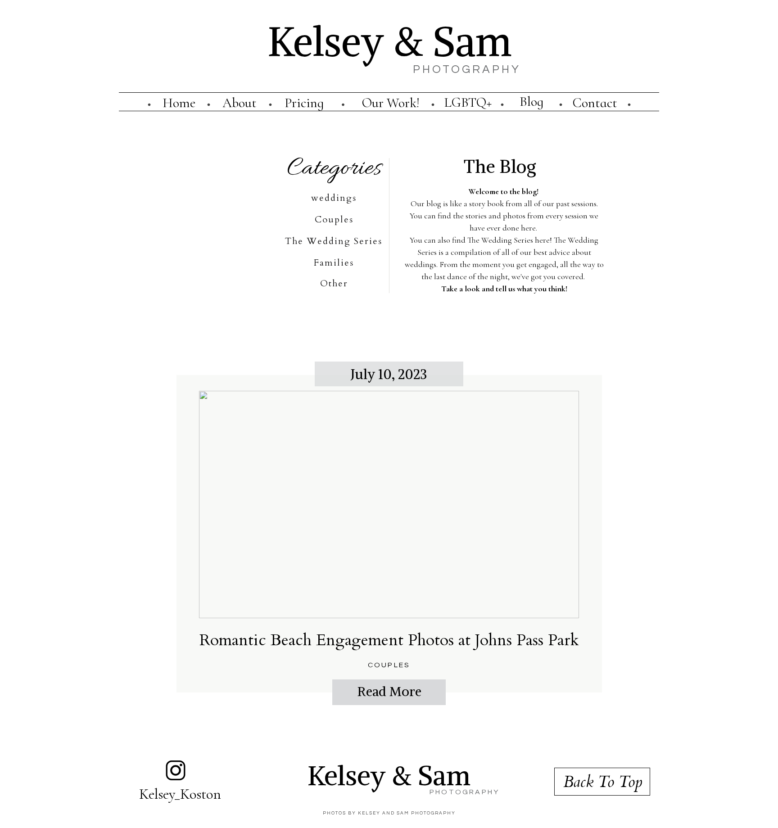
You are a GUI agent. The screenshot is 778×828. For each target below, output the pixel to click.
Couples (389, 665)
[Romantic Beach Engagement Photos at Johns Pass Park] (389, 504)
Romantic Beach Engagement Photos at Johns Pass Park (389, 640)
